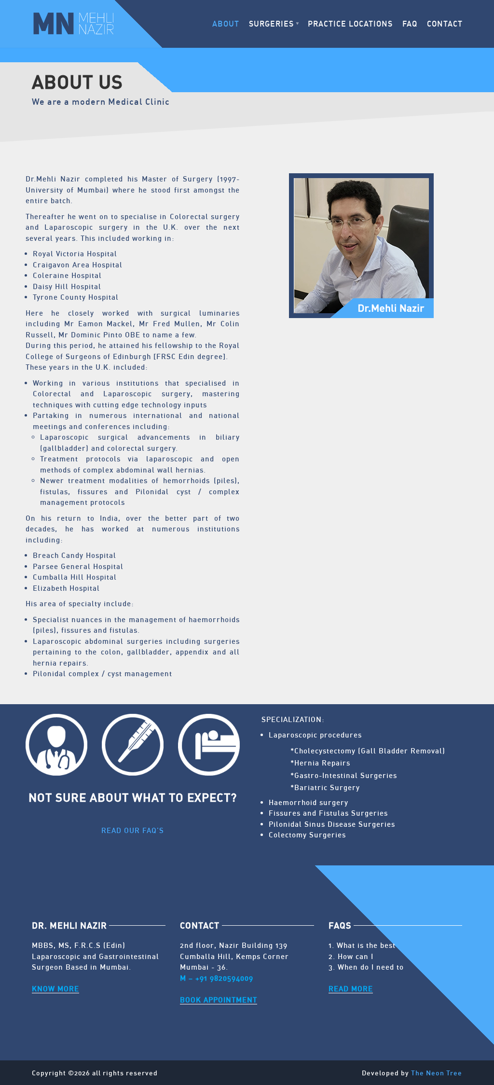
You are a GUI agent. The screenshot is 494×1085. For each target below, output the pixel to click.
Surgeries (271, 23)
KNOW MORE (55, 988)
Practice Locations (350, 23)
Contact (445, 23)
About (225, 23)
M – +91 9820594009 (216, 978)
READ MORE (351, 988)
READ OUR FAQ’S (132, 830)
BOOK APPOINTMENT (218, 999)
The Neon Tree (436, 1073)
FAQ (409, 23)
